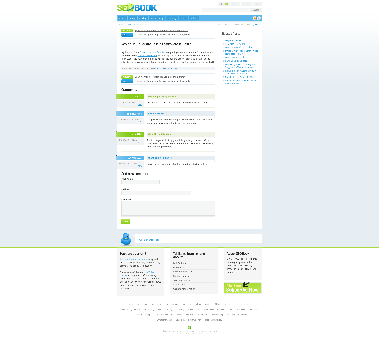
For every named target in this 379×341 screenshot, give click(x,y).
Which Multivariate (147, 55)
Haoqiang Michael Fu (213, 320)
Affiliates (217, 304)
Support (247, 4)
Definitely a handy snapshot (163, 96)
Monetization (193, 309)
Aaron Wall (160, 68)
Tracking (168, 309)
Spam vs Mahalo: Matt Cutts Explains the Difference (161, 30)
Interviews (241, 309)
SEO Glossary (172, 304)
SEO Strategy (149, 309)
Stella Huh (180, 320)
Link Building (180, 263)
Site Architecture (181, 284)
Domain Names (181, 276)
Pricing (143, 18)
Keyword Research (182, 271)
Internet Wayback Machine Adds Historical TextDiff (241, 52)
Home (122, 18)
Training (172, 18)
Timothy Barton (194, 320)
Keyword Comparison (220, 314)
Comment (127, 199)
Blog (132, 18)
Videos (194, 18)
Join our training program (133, 259)
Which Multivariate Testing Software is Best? (156, 44)
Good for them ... (157, 113)
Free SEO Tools (157, 304)
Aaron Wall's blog (141, 24)
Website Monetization (184, 288)
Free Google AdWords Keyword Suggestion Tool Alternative (241, 66)
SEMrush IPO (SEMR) (235, 43)
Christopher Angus (164, 320)
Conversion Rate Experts (151, 52)
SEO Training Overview (130, 309)
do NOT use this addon (160, 134)
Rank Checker (177, 314)
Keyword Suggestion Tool (196, 314)
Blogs (128, 24)
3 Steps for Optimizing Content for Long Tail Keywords (162, 34)
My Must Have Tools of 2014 (239, 77)
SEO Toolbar (137, 314)
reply (140, 105)
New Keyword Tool (234, 57)
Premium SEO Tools (225, 309)
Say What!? (255, 24)
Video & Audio (208, 309)
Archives (236, 304)
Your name (127, 179)
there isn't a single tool (160, 157)
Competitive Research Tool (156, 314)
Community (157, 18)
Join (224, 4)
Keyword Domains (239, 314)
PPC (160, 309)
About (235, 4)
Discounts (253, 309)
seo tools (174, 68)
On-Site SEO (179, 267)
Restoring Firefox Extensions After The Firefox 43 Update (242, 72)
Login (257, 4)
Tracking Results (181, 280)
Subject (125, 189)
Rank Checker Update (236, 60)
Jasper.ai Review (233, 40)
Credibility (180, 309)
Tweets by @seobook (148, 239)
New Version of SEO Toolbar (239, 47)
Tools (183, 18)
